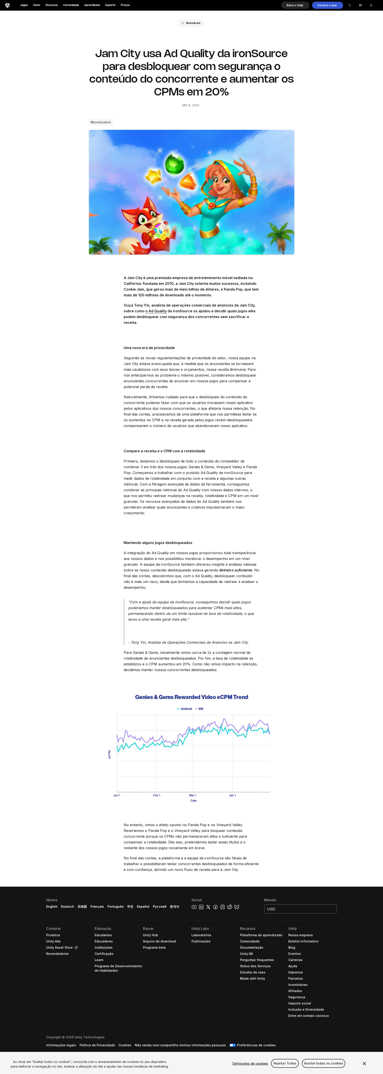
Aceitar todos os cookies (323, 1063)
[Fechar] (364, 1063)
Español (143, 906)
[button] (295, 5)
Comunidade (71, 5)
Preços (125, 5)
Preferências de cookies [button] (256, 1045)
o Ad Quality (156, 311)
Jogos (24, 5)
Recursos (52, 5)
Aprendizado (92, 5)
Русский (159, 906)
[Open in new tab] (75, 947)
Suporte (110, 5)
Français (97, 906)
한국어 (174, 906)
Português (115, 906)
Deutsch (67, 906)
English (51, 906)
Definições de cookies (250, 1063)
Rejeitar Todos (285, 1063)
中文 (130, 906)
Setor (36, 5)
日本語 (82, 906)
